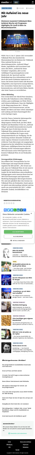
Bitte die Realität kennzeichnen (18, 251)
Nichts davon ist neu (20, 346)
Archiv (9, 442)
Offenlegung (9, 444)
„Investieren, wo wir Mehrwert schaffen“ (22, 292)
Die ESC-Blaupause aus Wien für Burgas (22, 278)
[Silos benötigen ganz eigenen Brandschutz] (6, 320)
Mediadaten (25, 447)
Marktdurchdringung (20, 305)
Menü (33, 2)
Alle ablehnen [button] (18, 236)
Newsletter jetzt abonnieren (17, 433)
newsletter (8, 424)
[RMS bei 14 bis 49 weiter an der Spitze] (6, 334)
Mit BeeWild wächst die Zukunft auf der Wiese (22, 265)
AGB (9, 447)
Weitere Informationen (9, 227)
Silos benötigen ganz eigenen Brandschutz (23, 319)
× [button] (31, 213)
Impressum (25, 444)
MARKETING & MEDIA (6, 8)
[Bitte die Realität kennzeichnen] (6, 252)
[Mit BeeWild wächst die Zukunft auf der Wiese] (6, 266)
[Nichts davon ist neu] (6, 347)
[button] (17, 240)
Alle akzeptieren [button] (18, 232)
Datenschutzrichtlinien (25, 442)
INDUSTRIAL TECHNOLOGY (19, 302)
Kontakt (17, 450)
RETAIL (14, 261)
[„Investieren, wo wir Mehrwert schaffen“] (6, 293)
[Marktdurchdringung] (6, 307)
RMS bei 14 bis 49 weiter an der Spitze (22, 333)
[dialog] (17, 227)
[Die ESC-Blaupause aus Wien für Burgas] (6, 279)
